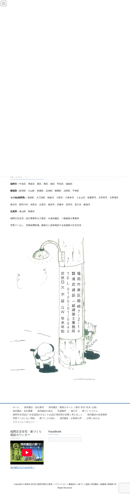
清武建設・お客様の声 (71, 418)
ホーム (16, 407)
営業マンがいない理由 (24, 418)
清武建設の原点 (45, 411)
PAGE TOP (124, 477)
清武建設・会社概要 (23, 411)
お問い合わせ (93, 418)
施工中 (74, 411)
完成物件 (61, 411)
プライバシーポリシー (24, 422)
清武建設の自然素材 (97, 414)
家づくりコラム (90, 411)
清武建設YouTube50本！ (22, 467)
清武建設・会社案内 (34, 407)
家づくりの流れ (47, 418)
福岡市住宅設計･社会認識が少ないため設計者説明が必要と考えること (48, 414)
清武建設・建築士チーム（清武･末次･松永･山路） (73, 407)
